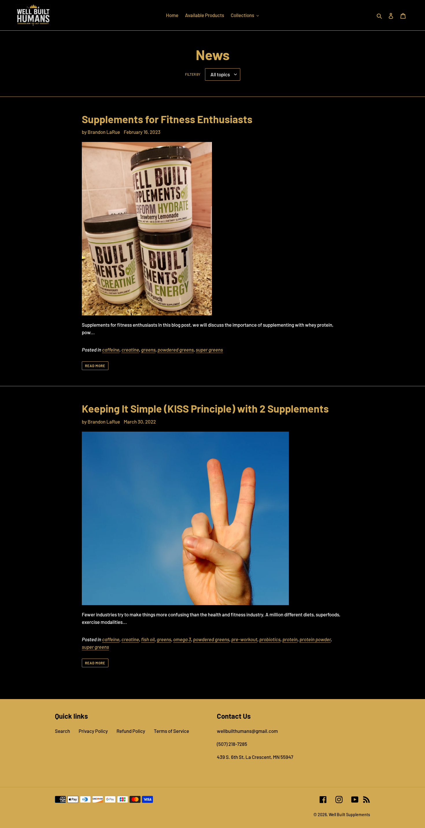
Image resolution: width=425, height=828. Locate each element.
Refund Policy (131, 731)
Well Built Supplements (349, 814)
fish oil (148, 639)
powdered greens (176, 349)
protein (290, 639)
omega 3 (182, 639)
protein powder (315, 639)
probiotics (269, 639)
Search (62, 731)
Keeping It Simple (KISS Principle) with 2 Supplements (205, 408)
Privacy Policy (93, 731)
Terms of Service (171, 731)
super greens (209, 349)
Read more (95, 366)
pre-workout (244, 639)
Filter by (192, 74)
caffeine (110, 349)
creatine (130, 349)
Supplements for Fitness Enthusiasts (167, 119)
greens (148, 349)
